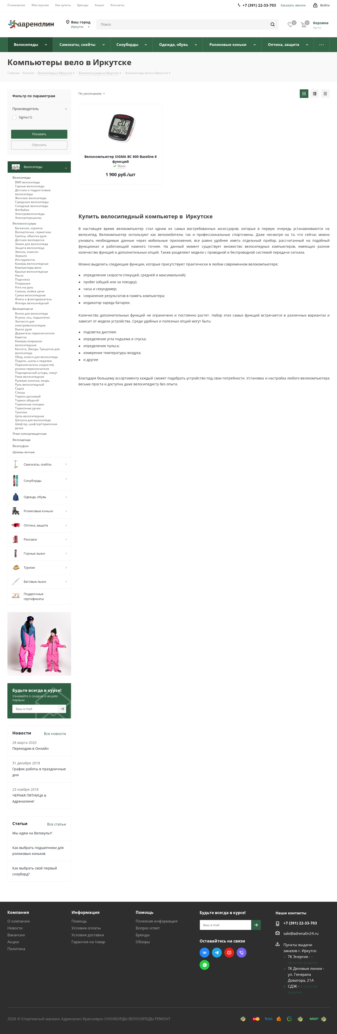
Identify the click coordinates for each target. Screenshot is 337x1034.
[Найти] (273, 24)
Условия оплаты (86, 927)
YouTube (229, 953)
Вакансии (16, 934)
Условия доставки (88, 934)
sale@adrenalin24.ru (300, 933)
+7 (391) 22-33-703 (300, 923)
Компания (18, 912)
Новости (15, 927)
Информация (85, 912)
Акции (13, 941)
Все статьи (56, 824)
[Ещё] (322, 44)
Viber (241, 953)
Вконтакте (204, 953)
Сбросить (39, 145)
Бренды (143, 934)
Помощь (79, 921)
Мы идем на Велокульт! (32, 833)
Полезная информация (156, 921)
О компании (18, 921)
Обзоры (143, 941)
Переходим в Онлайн (30, 748)
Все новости (55, 733)
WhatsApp (204, 965)
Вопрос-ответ (148, 927)
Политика (16, 948)
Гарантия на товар (88, 941)
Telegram (217, 953)
